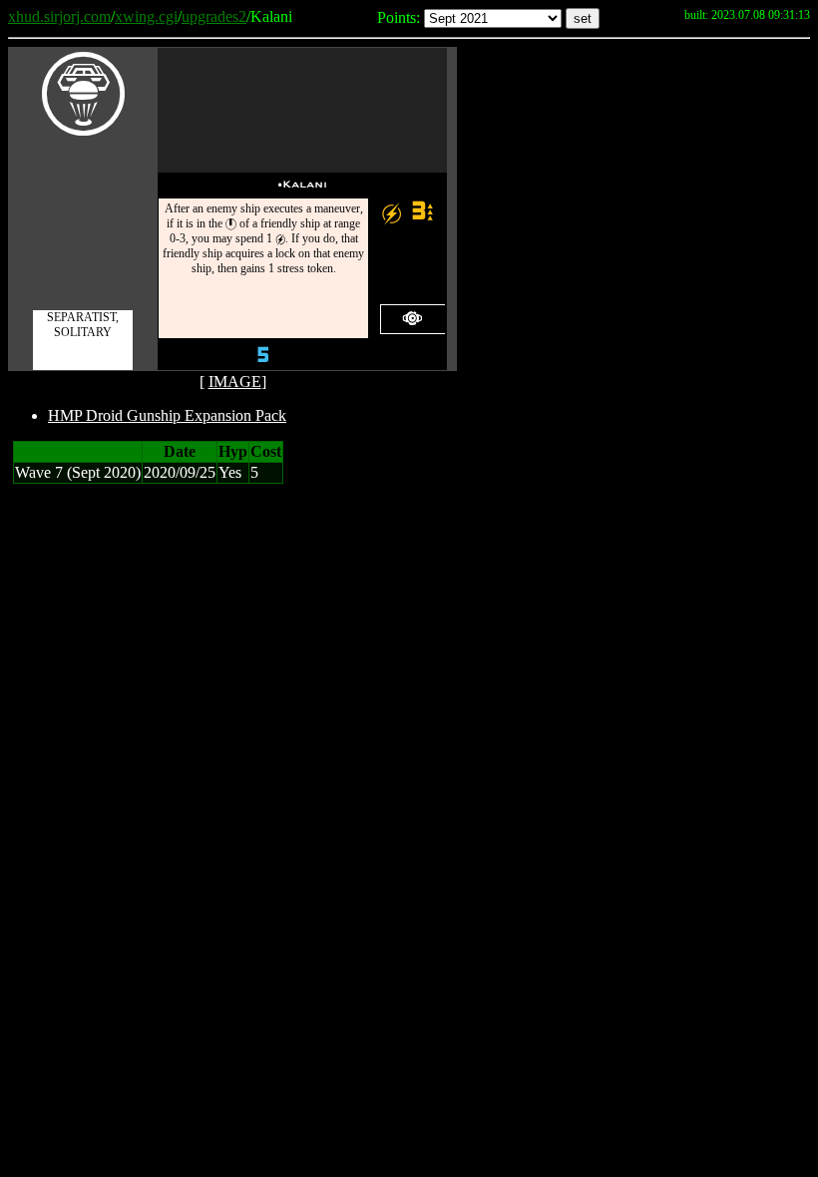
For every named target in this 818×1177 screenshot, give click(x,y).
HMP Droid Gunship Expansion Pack (167, 415)
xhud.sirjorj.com (59, 16)
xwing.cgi (146, 16)
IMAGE (234, 381)
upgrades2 (214, 16)
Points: (398, 17)
